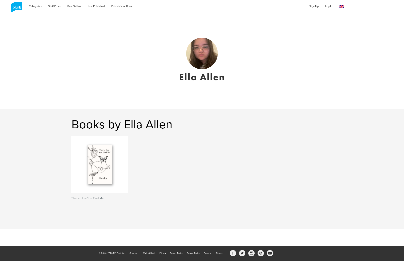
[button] (341, 6)
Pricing (162, 253)
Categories (35, 6)
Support (207, 253)
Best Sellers (74, 6)
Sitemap (219, 253)
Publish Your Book (121, 6)
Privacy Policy (176, 253)
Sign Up (314, 6)
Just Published (96, 6)
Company (133, 253)
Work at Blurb (149, 253)
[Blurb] (15, 8)
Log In (328, 6)
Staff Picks (54, 6)
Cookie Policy (193, 253)
